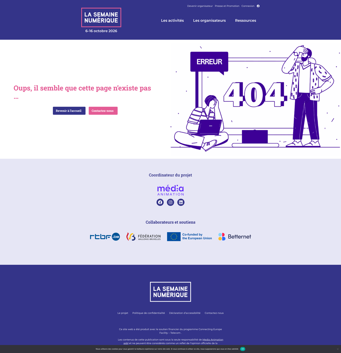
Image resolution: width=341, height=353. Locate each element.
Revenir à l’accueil (68, 111)
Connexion (247, 6)
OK (242, 349)
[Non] (337, 349)
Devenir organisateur (200, 6)
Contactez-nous (102, 111)
